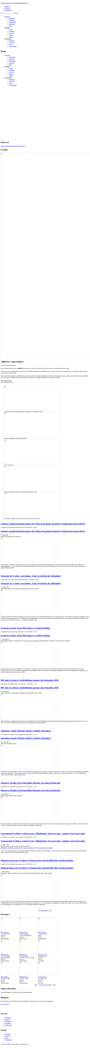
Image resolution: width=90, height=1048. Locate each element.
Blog (10, 26)
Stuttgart (19, 3)
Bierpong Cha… (24, 976)
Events (11, 29)
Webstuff (11, 40)
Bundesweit (24, 3)
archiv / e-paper (5, 1004)
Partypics (11, 33)
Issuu (6, 1038)
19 (50, 985)
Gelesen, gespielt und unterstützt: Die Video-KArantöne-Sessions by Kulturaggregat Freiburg (43, 524)
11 (39, 985)
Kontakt (7, 6)
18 (49, 985)
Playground (8, 39)
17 (48, 985)
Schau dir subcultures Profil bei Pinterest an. (13, 146)
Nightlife (7, 27)
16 (46, 985)
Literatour (12, 24)
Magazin (7, 16)
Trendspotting (13, 46)
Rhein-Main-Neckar (11, 3)
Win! (10, 44)
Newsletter (8, 1023)
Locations (12, 31)
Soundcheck (12, 22)
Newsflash (12, 18)
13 (42, 985)
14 (43, 985)
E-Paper (7, 8)
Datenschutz (8, 1025)
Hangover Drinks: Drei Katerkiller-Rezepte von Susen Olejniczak (30, 783)
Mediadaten (8, 10)
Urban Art (12, 42)
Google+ (7, 1036)
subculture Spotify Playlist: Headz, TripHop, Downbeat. (26, 731)
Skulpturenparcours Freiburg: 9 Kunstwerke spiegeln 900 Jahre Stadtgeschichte (37, 860)
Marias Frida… (42, 932)
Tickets (11, 37)
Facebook (7, 1034)
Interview (11, 20)
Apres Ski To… (42, 976)
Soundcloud (8, 1040)
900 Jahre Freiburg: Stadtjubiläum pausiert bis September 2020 (29, 680)
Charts (11, 35)
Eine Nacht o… (5, 932)
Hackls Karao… (5, 954)
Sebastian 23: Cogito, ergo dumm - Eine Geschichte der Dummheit (31, 576)
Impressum (8, 1017)
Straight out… (23, 954)
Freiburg (3, 3)
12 (40, 985)
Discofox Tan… (42, 954)
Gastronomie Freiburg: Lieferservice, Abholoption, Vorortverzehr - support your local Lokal (43, 833)
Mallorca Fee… (23, 932)
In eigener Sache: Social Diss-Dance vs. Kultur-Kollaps (25, 628)
